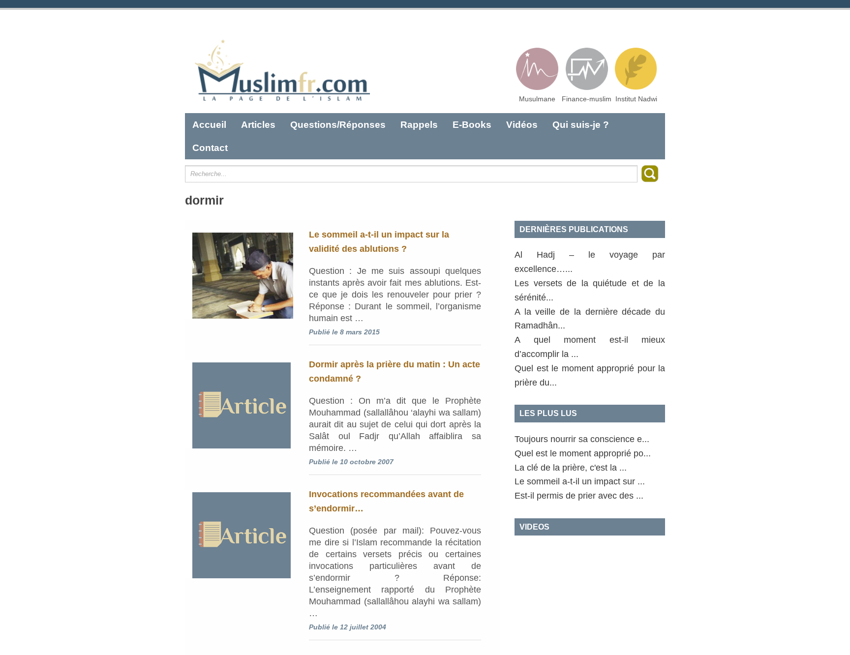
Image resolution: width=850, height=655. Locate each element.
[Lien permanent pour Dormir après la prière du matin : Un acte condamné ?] (239, 404)
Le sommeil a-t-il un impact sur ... (580, 481)
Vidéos (522, 124)
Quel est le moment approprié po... (583, 453)
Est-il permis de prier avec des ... (579, 496)
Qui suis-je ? (580, 124)
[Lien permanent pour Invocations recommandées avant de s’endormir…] (239, 534)
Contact (210, 148)
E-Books (472, 124)
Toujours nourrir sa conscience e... (582, 439)
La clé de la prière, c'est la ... (571, 468)
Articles (258, 124)
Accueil (209, 124)
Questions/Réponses (338, 124)
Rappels (419, 124)
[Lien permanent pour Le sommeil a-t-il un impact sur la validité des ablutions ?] (239, 274)
